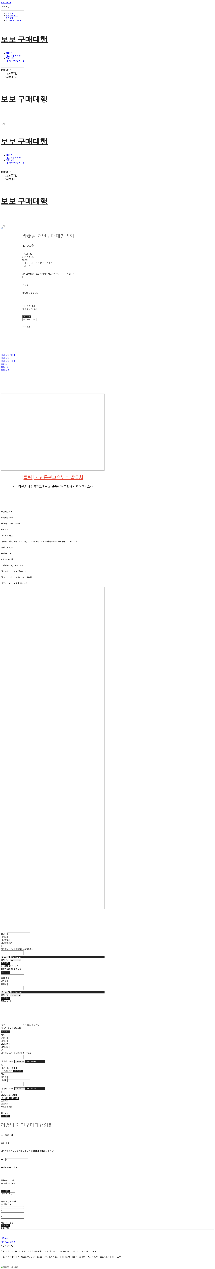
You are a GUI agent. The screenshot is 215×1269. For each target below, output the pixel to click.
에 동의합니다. (17, 948)
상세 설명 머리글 (8, 355)
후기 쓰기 (5, 972)
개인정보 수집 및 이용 (10, 948)
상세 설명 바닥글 (8, 361)
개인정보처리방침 (8, 1242)
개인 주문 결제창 (12, 15)
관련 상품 (5, 370)
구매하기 (5, 1116)
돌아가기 (5, 1098)
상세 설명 (5, 358)
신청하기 (5, 1225)
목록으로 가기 (7, 1071)
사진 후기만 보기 (11, 966)
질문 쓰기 (5, 1031)
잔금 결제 (9, 18)
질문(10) (5, 367)
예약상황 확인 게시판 (13, 20)
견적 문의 (9, 13)
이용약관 (4, 1238)
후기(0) (4, 364)
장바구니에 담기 (8, 1194)
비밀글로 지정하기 (9, 1067)
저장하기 (5, 963)
